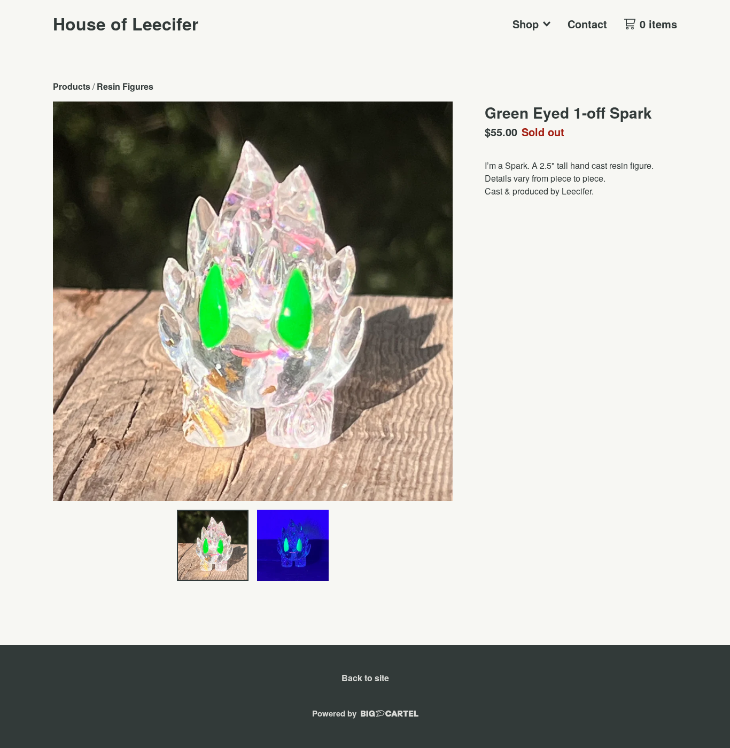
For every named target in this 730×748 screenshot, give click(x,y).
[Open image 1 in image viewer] (253, 301)
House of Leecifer (125, 23)
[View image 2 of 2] (293, 545)
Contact (587, 24)
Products (71, 86)
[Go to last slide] (67, 301)
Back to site (365, 678)
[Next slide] (437, 301)
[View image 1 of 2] (212, 545)
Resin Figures (125, 86)
